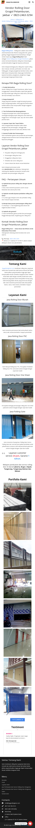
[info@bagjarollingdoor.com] (3, 803)
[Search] (33, 2)
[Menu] (29, 2)
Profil (3, 782)
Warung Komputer (26, 825)
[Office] (3, 817)
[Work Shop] (3, 812)
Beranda (4, 780)
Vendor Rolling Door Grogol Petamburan (17, 59)
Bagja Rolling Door (13, 825)
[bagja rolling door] (17, 497)
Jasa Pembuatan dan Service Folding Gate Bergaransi (16, 789)
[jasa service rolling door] (17, 701)
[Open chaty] (30, 823)
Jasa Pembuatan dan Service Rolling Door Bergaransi (16, 787)
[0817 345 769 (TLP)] (3, 806)
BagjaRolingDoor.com (8, 268)
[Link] (3, 2)
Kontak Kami (5, 794)
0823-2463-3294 (14, 238)
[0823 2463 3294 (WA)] (3, 809)
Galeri (3, 791)
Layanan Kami (6, 784)
